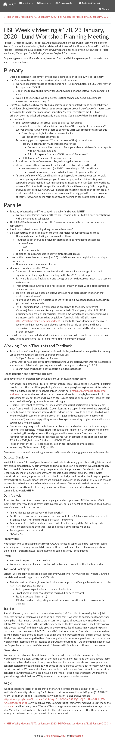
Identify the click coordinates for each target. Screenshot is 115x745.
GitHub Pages (51, 735)
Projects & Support (90, 3)
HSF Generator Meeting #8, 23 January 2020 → (84, 16)
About (104, 9)
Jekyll (63, 735)
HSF (11, 4)
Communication (65, 3)
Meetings (44, 3)
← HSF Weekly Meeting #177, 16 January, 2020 (30, 16)
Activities (26, 3)
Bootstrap (77, 735)
